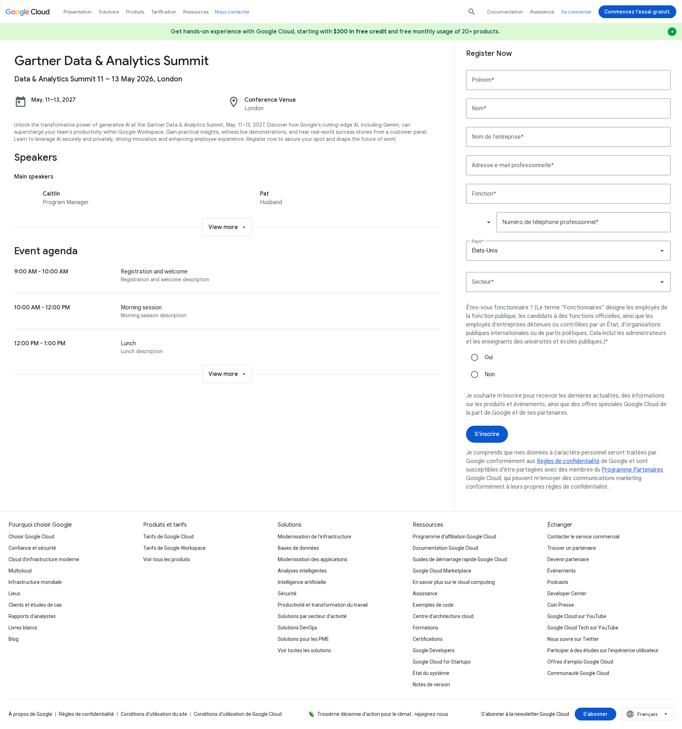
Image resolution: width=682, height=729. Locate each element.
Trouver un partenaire (571, 548)
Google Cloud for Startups (442, 662)
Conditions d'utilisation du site (154, 714)
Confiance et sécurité (32, 548)
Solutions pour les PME (303, 639)
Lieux (14, 593)
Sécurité (287, 593)
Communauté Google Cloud (578, 673)
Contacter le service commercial (583, 536)
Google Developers (434, 650)
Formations (425, 627)
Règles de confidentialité (568, 461)
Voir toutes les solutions (304, 650)
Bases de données (298, 548)
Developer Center (566, 593)
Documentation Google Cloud (445, 548)
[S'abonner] (595, 714)
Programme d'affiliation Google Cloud (454, 536)
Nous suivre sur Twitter (573, 639)
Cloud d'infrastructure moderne (44, 559)
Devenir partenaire (568, 559)
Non (490, 374)
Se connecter (576, 12)
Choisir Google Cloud (31, 536)
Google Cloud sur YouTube (576, 616)
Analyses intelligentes (302, 571)
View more (223, 227)
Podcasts (557, 582)
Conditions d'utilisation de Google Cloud (238, 714)
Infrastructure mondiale (35, 582)
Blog (13, 639)
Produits (135, 12)
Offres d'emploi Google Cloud (580, 662)
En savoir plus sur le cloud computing (454, 582)
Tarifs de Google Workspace (174, 548)
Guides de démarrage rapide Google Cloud (460, 559)
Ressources (196, 12)
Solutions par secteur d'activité (312, 616)
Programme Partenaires (632, 469)
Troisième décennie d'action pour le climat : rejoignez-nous (382, 714)
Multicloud (20, 571)
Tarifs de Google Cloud (168, 536)
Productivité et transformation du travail (323, 605)
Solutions (109, 12)
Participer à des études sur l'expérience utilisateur (603, 650)
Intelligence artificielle (302, 582)
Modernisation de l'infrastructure (314, 536)
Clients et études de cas (35, 605)
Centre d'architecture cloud (443, 616)
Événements (561, 571)
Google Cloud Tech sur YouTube (582, 627)
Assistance (542, 12)
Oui (489, 357)
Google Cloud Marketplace (442, 571)
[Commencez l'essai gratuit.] (637, 11)
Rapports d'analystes (32, 616)
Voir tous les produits (166, 559)
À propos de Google (30, 714)
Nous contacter (232, 12)
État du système (431, 673)
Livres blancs (23, 627)
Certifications (428, 639)
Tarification (163, 12)
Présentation (78, 12)
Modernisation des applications (312, 559)
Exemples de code (433, 605)
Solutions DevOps (297, 627)
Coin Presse (560, 605)
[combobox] (481, 222)
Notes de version (431, 684)
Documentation (505, 12)
